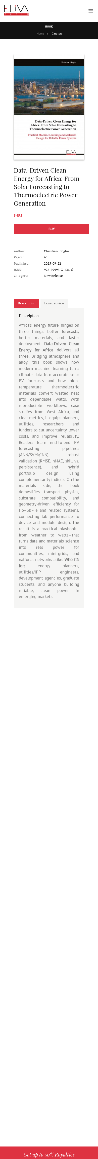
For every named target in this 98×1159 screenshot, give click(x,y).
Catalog (57, 33)
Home (40, 33)
